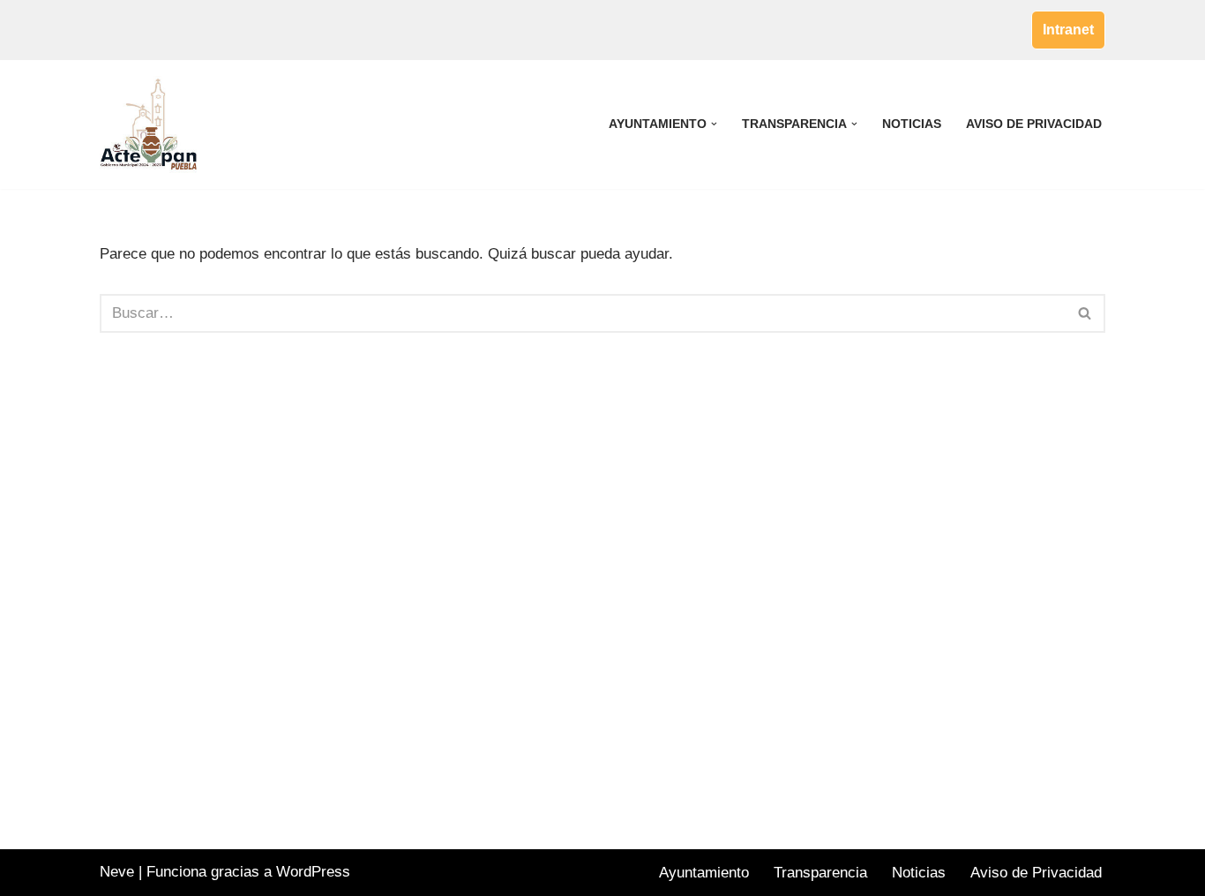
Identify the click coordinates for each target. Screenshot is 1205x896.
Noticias (911, 124)
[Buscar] (1085, 313)
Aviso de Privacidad (1034, 124)
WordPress (313, 871)
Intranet (1068, 29)
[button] (714, 124)
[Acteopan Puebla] (153, 124)
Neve (117, 871)
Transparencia (820, 872)
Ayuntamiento (704, 872)
